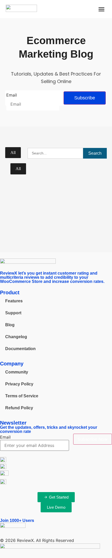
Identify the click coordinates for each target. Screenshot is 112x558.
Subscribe (84, 97)
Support (13, 313)
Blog (10, 325)
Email (11, 95)
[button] (102, 9)
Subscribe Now (93, 439)
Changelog (16, 337)
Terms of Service (21, 396)
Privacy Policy (19, 384)
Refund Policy (19, 408)
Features (14, 301)
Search (95, 153)
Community (16, 372)
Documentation (20, 348)
